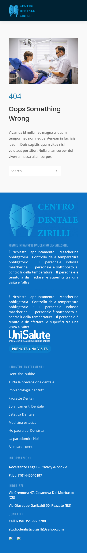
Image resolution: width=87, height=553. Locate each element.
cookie (62, 467)
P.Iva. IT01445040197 (25, 475)
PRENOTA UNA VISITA (30, 349)
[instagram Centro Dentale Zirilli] (19, 539)
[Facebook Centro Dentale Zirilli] (11, 539)
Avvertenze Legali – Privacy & (33, 467)
